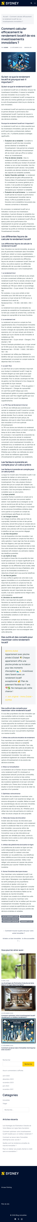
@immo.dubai (11, 651)
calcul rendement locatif (10, 916)
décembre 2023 (8, 1079)
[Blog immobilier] (10, 3)
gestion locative (26, 916)
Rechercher (6, 1060)
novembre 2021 (8, 1089)
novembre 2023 (8, 1082)
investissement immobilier (10, 921)
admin (6, 47)
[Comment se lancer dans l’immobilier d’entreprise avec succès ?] (18, 1031)
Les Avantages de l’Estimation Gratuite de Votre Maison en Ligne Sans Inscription (17, 984)
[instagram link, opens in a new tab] (21, 1219)
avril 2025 (6, 1076)
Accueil (5, 16)
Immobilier (28, 47)
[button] (31, 3)
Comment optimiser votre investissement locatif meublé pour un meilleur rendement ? (18, 1016)
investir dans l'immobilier (10, 919)
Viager (5, 1103)
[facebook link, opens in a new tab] (15, 1219)
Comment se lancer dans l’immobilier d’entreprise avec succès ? (18, 1049)
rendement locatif (27, 921)
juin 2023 (6, 1086)
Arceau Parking (6, 1187)
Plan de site (5, 1204)
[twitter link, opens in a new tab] (18, 1219)
